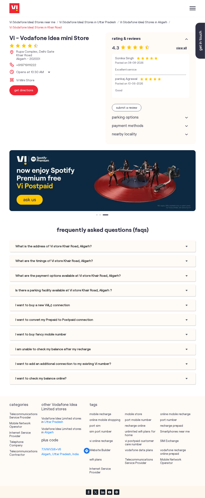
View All (181, 48)
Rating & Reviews (126, 38)
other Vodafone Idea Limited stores (59, 406)
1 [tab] (97, 215)
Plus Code (49, 440)
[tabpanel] (102, 180)
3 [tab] (104, 215)
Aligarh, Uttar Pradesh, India (60, 454)
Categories (18, 404)
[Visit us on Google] (88, 492)
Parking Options (125, 117)
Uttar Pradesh (53, 422)
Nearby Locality (124, 134)
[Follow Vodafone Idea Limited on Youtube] (110, 492)
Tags (93, 404)
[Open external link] (200, 57)
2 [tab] (100, 215)
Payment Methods (127, 125)
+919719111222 (26, 65)
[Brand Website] (117, 492)
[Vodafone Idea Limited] (14, 8)
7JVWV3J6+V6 (51, 449)
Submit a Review (126, 107)
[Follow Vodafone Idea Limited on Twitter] (95, 492)
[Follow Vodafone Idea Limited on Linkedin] (102, 492)
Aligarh (49, 432)
